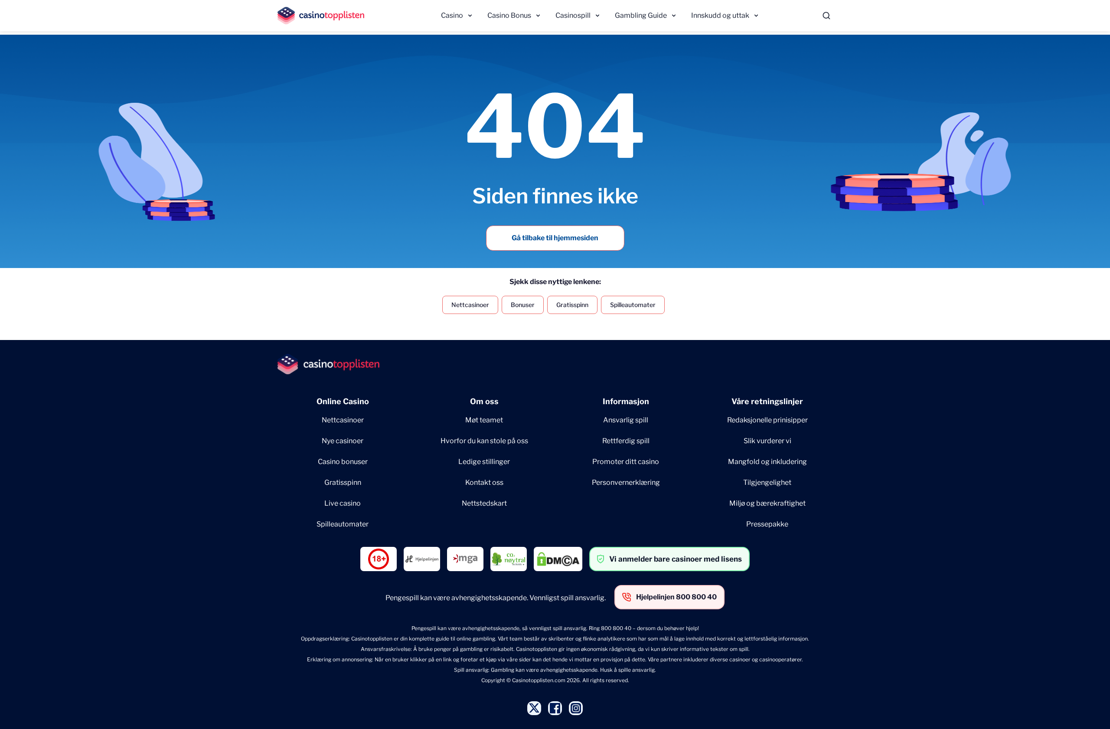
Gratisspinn (572, 304)
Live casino (342, 503)
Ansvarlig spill (625, 420)
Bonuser (523, 304)
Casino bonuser (343, 462)
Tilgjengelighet (767, 482)
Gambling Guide (641, 15)
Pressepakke (767, 524)
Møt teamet (484, 420)
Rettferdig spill (626, 441)
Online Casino (343, 401)
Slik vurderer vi (767, 441)
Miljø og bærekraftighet (767, 503)
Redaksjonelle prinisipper (767, 420)
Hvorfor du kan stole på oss (484, 441)
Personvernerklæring (626, 482)
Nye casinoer (342, 441)
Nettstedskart (484, 503)
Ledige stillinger (484, 462)
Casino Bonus (509, 15)
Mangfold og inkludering (767, 462)
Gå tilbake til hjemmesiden (555, 238)
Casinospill (573, 15)
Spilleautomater (633, 304)
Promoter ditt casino (625, 462)
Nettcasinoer (470, 304)
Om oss (484, 401)
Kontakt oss (484, 482)
